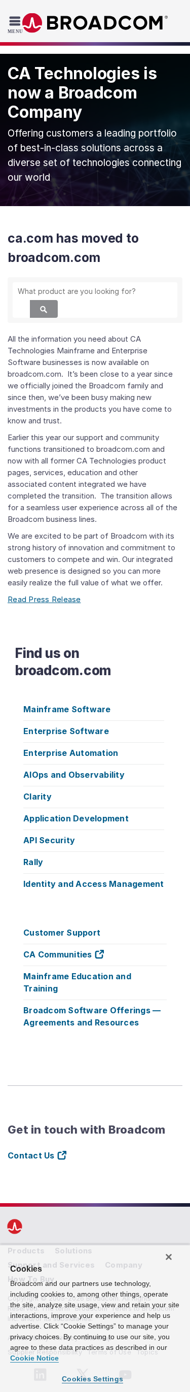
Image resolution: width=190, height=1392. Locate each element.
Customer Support (61, 932)
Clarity (37, 796)
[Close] (169, 1257)
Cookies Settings (92, 1379)
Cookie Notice (34, 1358)
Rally (33, 862)
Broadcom (95, 23)
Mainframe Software (67, 709)
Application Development (76, 818)
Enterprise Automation (70, 753)
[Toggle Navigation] (16, 24)
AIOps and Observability (74, 775)
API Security (49, 840)
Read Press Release (44, 599)
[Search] (44, 309)
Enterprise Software (66, 731)
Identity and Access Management (93, 884)
